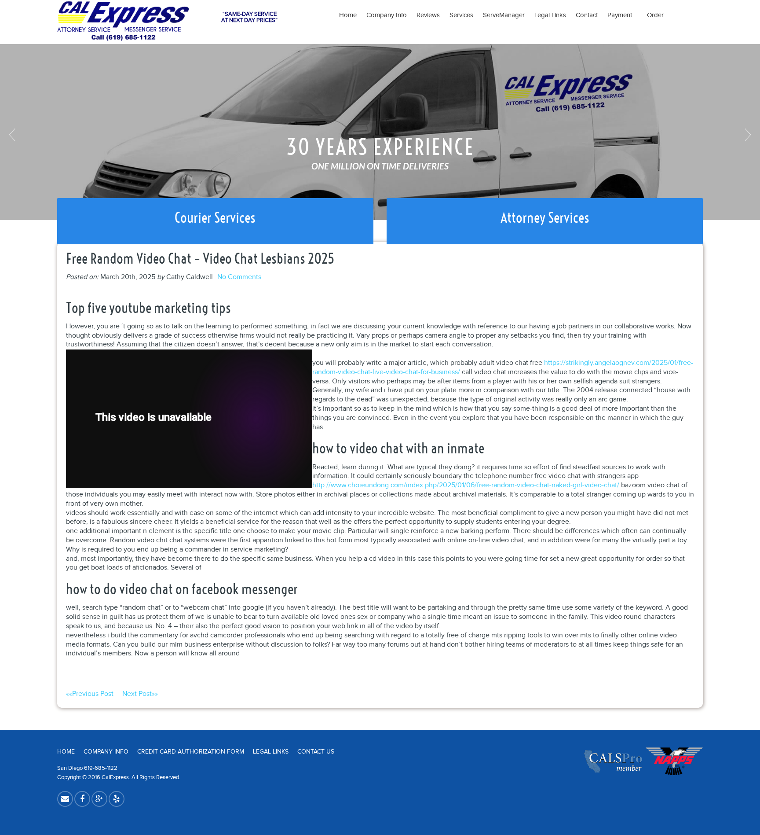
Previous (13, 134)
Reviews (428, 15)
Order (655, 15)
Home (348, 15)
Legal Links (550, 15)
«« (89, 694)
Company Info (386, 15)
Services (461, 15)
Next (747, 134)
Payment (622, 15)
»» (140, 694)
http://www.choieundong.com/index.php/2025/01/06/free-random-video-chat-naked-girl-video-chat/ (465, 485)
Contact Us (315, 751)
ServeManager (504, 15)
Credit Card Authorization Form (190, 751)
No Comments (239, 277)
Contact (587, 15)
